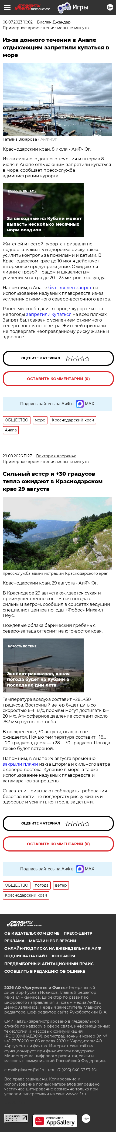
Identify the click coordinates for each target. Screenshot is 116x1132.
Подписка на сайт (25, 956)
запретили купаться (48, 314)
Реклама (14, 940)
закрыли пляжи (20, 764)
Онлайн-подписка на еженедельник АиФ (52, 948)
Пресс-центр (78, 933)
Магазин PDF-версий (52, 940)
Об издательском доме (31, 933)
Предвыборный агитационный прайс (49, 963)
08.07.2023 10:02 (18, 22)
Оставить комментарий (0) (58, 378)
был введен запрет (70, 287)
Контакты (63, 956)
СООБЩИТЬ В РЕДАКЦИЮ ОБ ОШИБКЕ (44, 971)
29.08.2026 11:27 (17, 456)
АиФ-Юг (48, 139)
